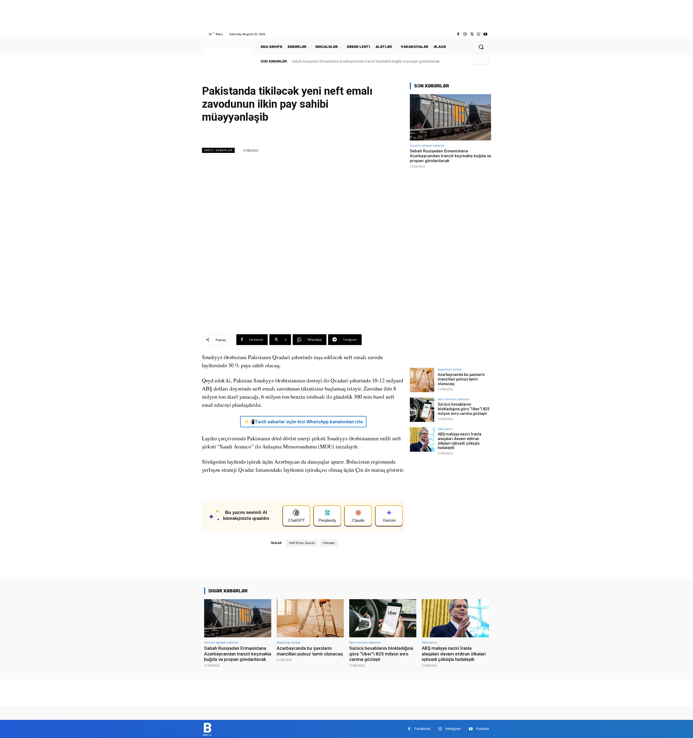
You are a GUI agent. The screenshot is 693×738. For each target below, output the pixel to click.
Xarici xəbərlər (218, 150)
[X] (471, 34)
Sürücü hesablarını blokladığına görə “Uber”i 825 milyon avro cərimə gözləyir (463, 409)
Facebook (422, 729)
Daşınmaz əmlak (449, 369)
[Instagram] (465, 34)
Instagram (453, 729)
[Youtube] (485, 34)
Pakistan (329, 543)
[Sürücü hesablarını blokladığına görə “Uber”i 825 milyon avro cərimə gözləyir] (422, 410)
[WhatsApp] (478, 34)
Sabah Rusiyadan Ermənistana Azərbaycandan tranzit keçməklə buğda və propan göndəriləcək (366, 61)
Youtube (482, 729)
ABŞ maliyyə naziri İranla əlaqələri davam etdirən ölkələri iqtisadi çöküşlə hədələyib (459, 441)
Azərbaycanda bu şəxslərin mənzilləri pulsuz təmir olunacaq (461, 379)
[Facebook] (458, 34)
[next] (485, 61)
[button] (481, 47)
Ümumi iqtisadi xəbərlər (427, 145)
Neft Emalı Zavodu (302, 543)
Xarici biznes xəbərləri (453, 399)
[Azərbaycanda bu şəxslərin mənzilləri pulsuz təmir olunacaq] (422, 380)
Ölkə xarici (445, 428)
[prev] (476, 61)
